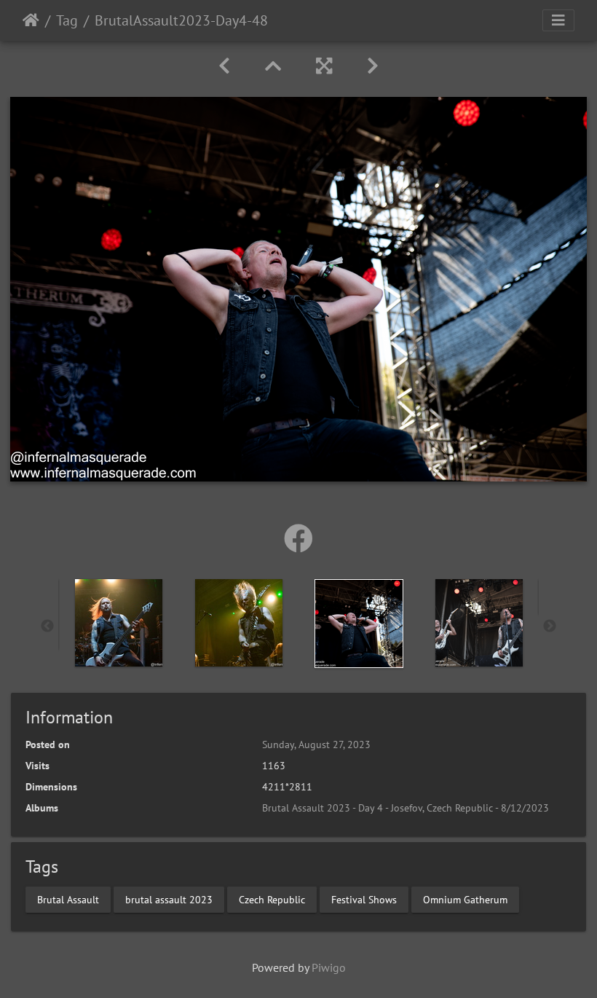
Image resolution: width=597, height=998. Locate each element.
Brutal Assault (68, 898)
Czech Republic (272, 898)
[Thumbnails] (273, 66)
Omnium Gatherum (465, 898)
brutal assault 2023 (169, 898)
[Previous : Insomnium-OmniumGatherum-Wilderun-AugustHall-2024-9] (224, 66)
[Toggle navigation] (558, 20)
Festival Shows (364, 898)
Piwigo (329, 967)
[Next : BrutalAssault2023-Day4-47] (372, 66)
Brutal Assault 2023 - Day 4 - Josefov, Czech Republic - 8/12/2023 (405, 807)
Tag (67, 20)
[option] (118, 623)
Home (31, 20)
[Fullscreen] (323, 66)
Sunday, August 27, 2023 (316, 744)
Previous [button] (47, 626)
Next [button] (549, 626)
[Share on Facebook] (298, 538)
